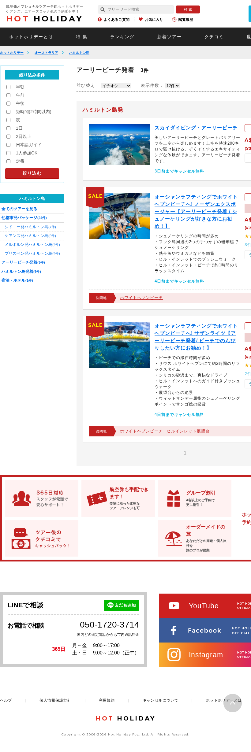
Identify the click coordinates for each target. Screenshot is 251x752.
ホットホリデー (12, 52)
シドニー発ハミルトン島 (30, 226)
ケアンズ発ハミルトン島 (30, 235)
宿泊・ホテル (17, 280)
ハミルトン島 (79, 52)
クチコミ (214, 36)
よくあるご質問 (116, 19)
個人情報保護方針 (55, 700)
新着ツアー (169, 36)
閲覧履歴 (185, 19)
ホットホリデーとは (31, 36)
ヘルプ (6, 700)
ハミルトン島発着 (21, 271)
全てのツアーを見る (19, 208)
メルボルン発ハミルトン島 (32, 244)
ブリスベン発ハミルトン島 (32, 253)
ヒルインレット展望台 (188, 431)
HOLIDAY (44, 19)
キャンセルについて (160, 700)
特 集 (82, 36)
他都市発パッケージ (24, 217)
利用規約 (107, 700)
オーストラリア (46, 52)
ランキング (122, 36)
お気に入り (154, 19)
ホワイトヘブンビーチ (141, 297)
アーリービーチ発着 (23, 262)
